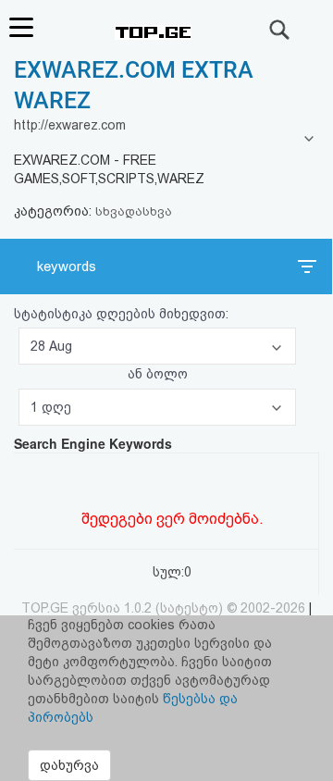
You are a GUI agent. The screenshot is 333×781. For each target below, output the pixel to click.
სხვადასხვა (133, 211)
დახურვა (69, 765)
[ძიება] (280, 30)
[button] (157, 346)
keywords (66, 266)
